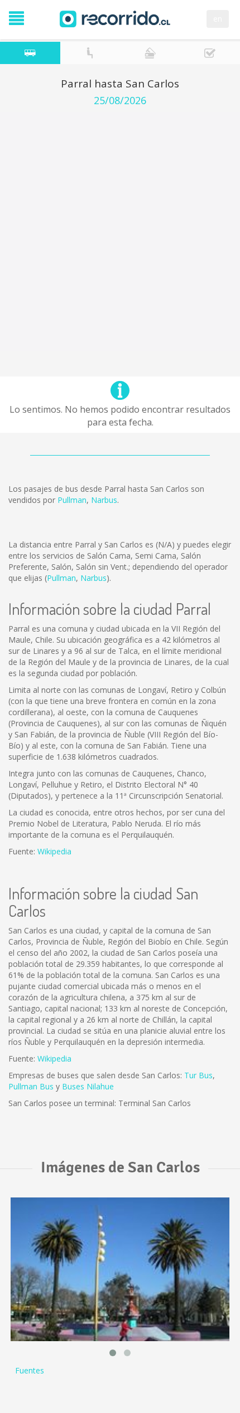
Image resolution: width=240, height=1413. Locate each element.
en (217, 18)
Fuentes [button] (29, 1370)
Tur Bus (198, 1075)
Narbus (104, 500)
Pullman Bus (31, 1086)
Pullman (72, 500)
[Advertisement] (120, 231)
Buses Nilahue (88, 1086)
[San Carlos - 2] (120, 1269)
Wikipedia (54, 851)
